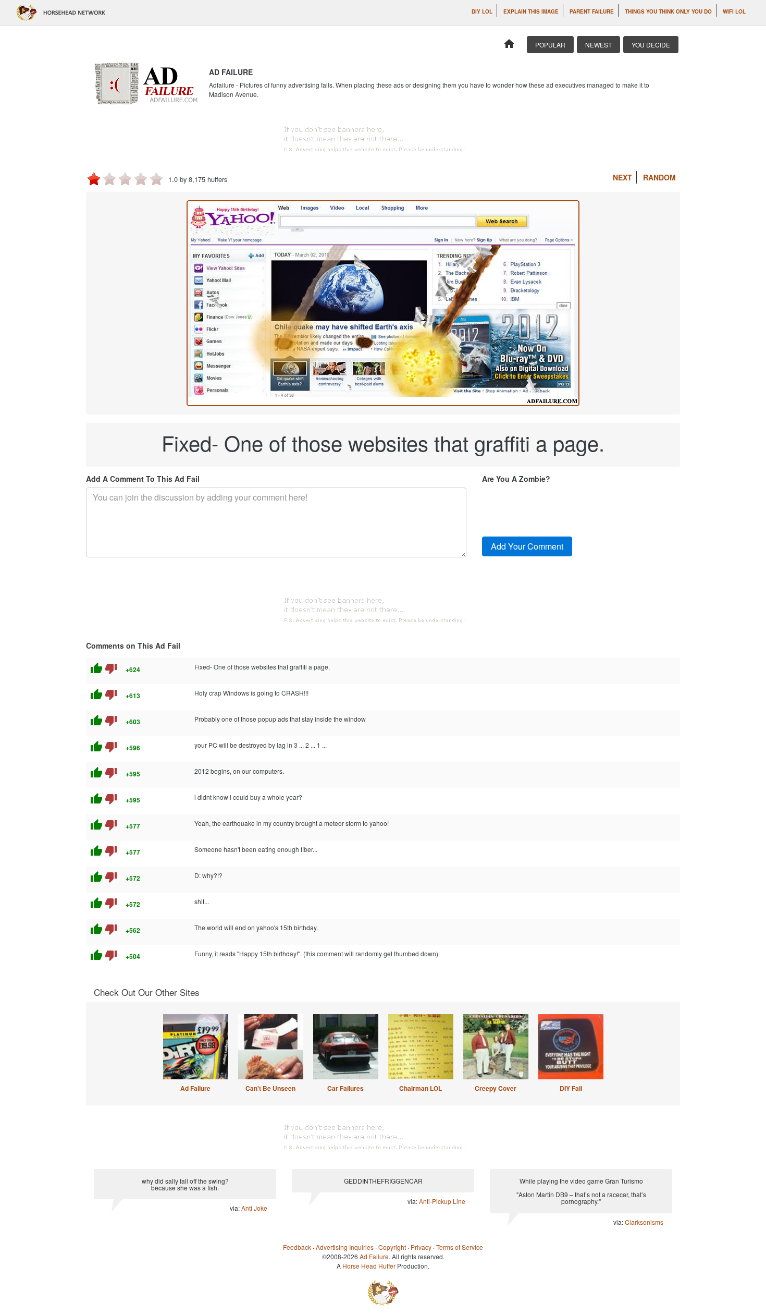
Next (622, 177)
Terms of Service (459, 1247)
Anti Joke (254, 1207)
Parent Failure (592, 11)
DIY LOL (482, 11)
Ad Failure (195, 1088)
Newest (598, 44)
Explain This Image (531, 11)
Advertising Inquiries (345, 1247)
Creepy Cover (495, 1088)
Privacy (421, 1247)
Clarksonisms (644, 1221)
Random (659, 177)
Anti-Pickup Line (442, 1201)
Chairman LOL (420, 1088)
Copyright (392, 1247)
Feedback (297, 1247)
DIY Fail (571, 1088)
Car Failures (345, 1088)
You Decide (651, 44)
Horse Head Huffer (369, 1265)
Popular (550, 44)
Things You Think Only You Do (668, 11)
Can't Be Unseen (270, 1088)
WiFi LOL (734, 11)
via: (235, 1207)
